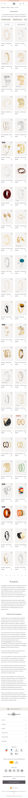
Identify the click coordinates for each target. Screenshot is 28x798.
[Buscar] (4, 3)
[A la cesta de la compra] (11, 45)
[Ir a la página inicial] (14, 3)
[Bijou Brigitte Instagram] (10, 770)
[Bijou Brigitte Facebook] (14, 770)
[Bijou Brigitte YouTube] (22, 770)
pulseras (5, 585)
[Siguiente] (25, 575)
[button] (20, 3)
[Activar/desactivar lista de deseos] (11, 28)
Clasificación (21, 24)
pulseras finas (8, 641)
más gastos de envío (13, 791)
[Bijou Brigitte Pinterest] (18, 770)
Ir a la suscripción (14, 782)
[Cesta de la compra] (26, 3)
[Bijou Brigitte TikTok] (6, 770)
